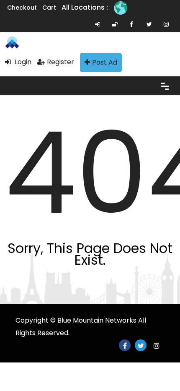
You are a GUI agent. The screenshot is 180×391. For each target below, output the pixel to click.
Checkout (22, 7)
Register (60, 62)
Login (22, 62)
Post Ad (104, 62)
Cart (49, 7)
